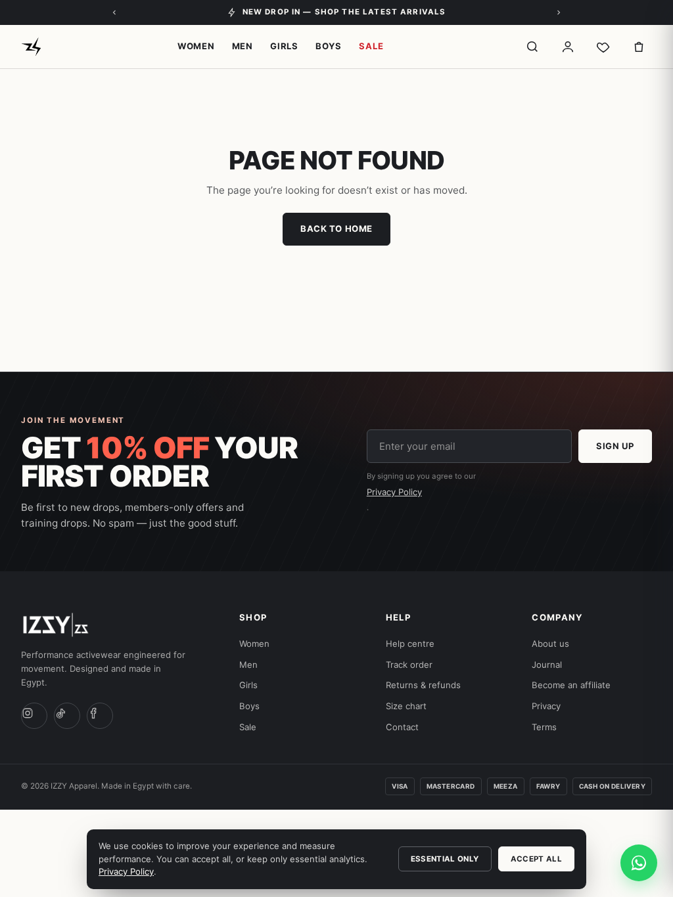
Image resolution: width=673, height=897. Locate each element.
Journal (547, 664)
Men (242, 46)
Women (196, 46)
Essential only (445, 859)
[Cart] (639, 46)
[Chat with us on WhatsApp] (638, 862)
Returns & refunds (423, 685)
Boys (328, 46)
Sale (371, 46)
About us (550, 643)
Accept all (536, 859)
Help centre (410, 643)
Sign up (615, 446)
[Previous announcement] (114, 12)
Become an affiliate (571, 685)
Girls (284, 46)
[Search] (532, 46)
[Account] (568, 46)
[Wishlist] (603, 46)
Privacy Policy (394, 492)
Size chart (406, 706)
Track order (409, 664)
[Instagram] (34, 716)
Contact (402, 727)
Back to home (336, 228)
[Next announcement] (559, 12)
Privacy (546, 706)
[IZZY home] (31, 46)
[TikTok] (67, 716)
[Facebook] (100, 716)
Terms (544, 727)
